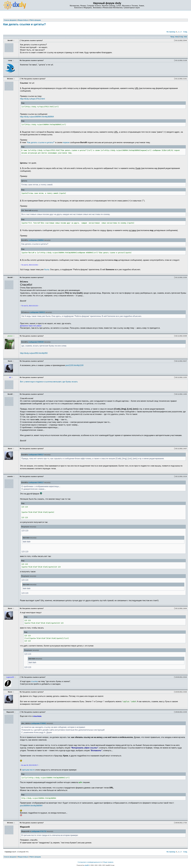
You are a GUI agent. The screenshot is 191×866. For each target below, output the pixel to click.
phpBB (87, 865)
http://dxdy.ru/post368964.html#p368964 (37, 117)
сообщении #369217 (36, 455)
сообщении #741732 (38, 831)
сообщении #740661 (38, 723)
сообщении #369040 (36, 342)
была (46, 269)
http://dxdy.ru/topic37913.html (32, 99)
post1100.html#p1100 (74, 365)
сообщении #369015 (37, 312)
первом (66, 142)
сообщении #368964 (36, 240)
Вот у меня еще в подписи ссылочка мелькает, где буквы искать (49, 382)
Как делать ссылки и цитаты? (24, 24)
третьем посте (28, 770)
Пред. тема (174, 36)
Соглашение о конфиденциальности (90, 862)
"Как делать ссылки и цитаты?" (41, 142)
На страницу (171, 32)
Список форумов (10, 857)
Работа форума (35, 857)
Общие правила (108, 862)
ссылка (34, 681)
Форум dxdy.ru (23, 857)
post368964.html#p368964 (31, 806)
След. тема (183, 36)
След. (185, 32)
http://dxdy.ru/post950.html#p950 (34, 353)
